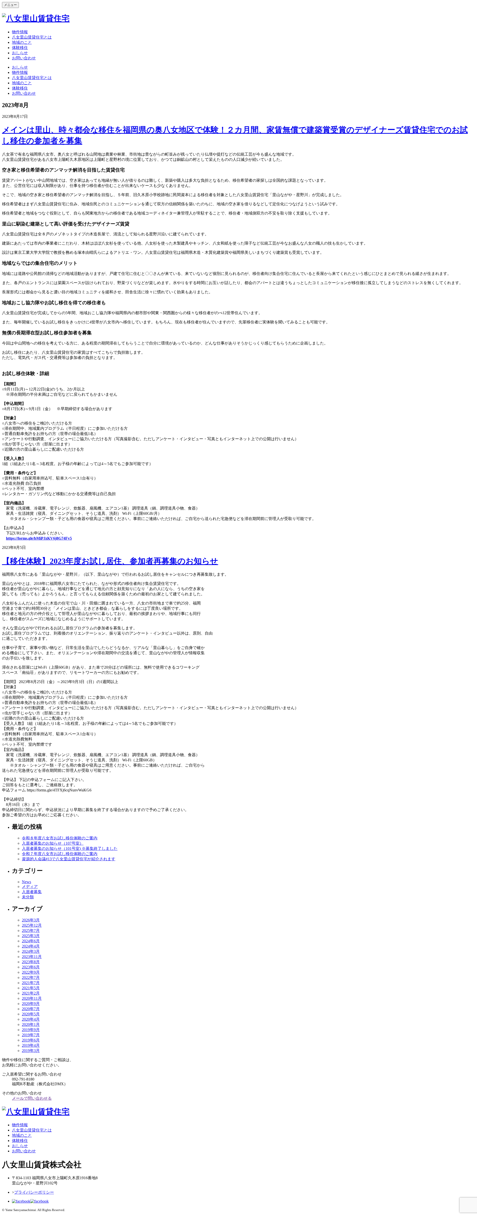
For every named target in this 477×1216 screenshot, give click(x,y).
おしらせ (20, 53)
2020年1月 (31, 1024)
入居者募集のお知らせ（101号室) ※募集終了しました (70, 848)
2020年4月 (31, 1019)
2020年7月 (31, 1009)
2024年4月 (31, 946)
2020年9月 (31, 1003)
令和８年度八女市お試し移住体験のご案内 (59, 838)
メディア (30, 886)
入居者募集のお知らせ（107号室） (52, 843)
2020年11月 (32, 998)
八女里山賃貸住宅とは (32, 37)
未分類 (28, 897)
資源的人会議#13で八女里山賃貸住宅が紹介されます (68, 859)
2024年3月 (31, 951)
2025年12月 (32, 925)
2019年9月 (31, 1030)
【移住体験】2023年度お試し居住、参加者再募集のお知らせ (110, 561)
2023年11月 (32, 957)
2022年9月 (31, 972)
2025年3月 (31, 936)
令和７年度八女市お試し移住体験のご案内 (59, 854)
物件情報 (20, 32)
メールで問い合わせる (32, 1098)
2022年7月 (31, 977)
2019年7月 (31, 1035)
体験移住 (20, 47)
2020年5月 (31, 1014)
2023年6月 (31, 967)
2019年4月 (31, 1045)
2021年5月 (31, 988)
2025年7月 (31, 930)
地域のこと (22, 42)
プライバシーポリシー (34, 1192)
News (26, 882)
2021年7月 (31, 983)
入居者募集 (32, 892)
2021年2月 (31, 993)
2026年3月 (31, 920)
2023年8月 (31, 962)
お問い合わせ (24, 58)
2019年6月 (31, 1040)
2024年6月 (31, 941)
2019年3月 (31, 1050)
